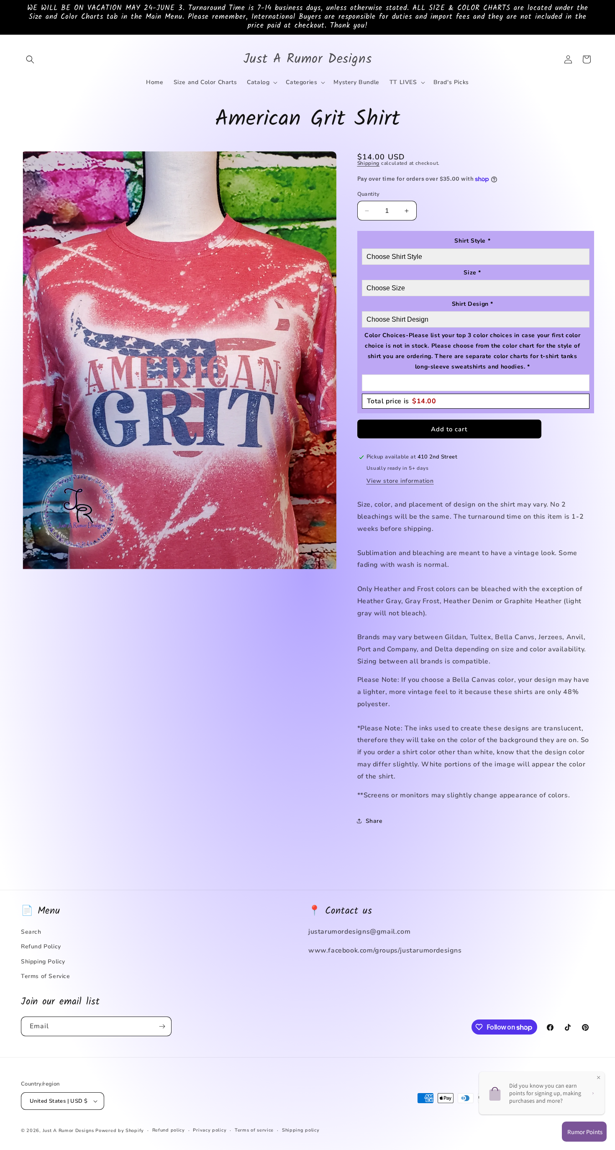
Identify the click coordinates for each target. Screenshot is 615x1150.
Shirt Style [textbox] (472, 241)
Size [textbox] (472, 273)
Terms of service (254, 1130)
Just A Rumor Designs (68, 1130)
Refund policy (168, 1130)
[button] (30, 59)
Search (31, 932)
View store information (400, 481)
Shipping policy (301, 1130)
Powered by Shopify (119, 1130)
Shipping (368, 163)
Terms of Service (45, 976)
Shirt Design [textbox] (472, 304)
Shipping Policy (43, 962)
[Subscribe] (162, 1026)
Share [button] (374, 821)
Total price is (401, 401)
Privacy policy (209, 1130)
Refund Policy (41, 946)
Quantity (368, 194)
